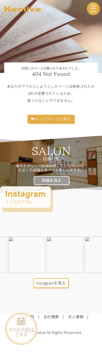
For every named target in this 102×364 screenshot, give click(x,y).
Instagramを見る (51, 283)
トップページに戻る (53, 119)
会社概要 (51, 316)
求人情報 (75, 316)
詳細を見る (51, 180)
